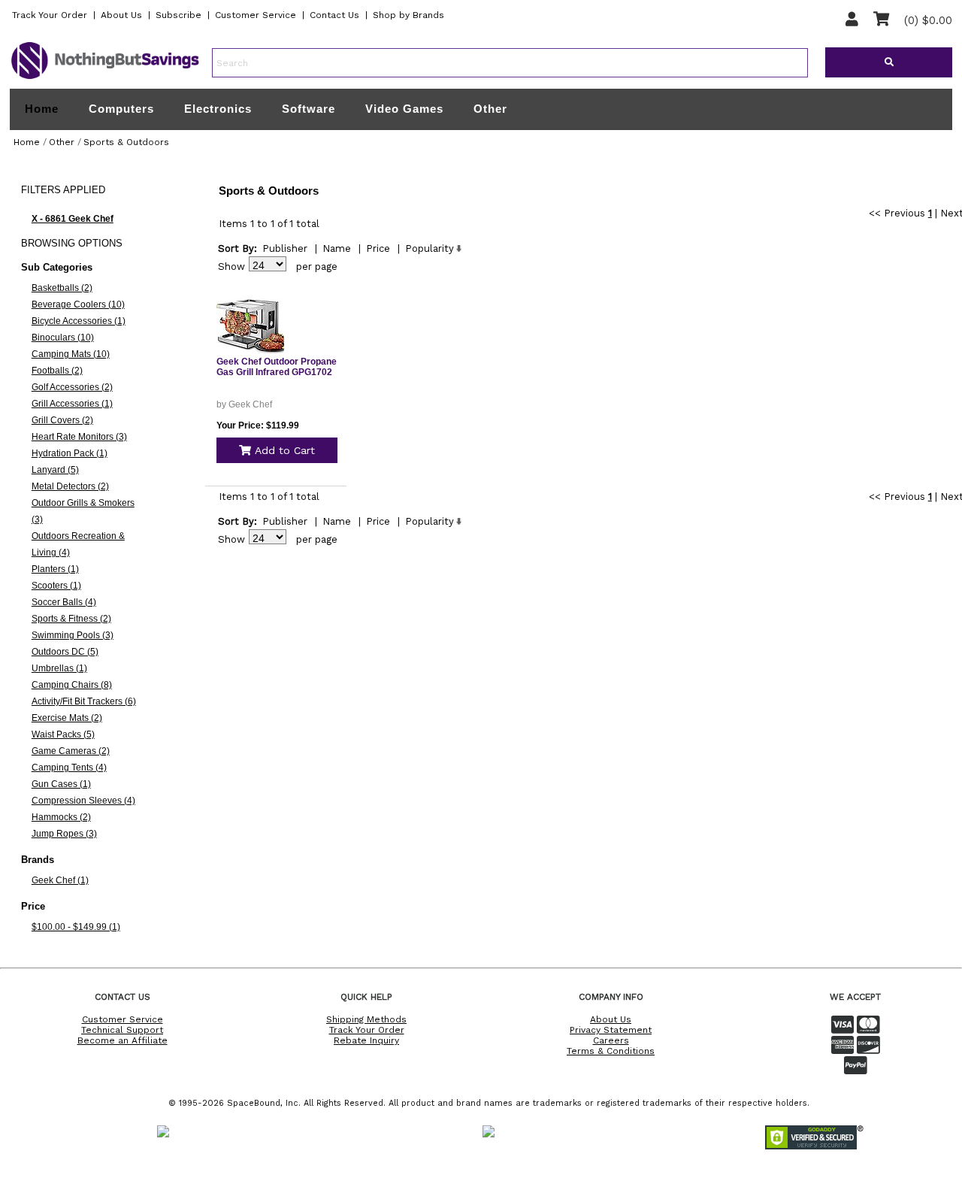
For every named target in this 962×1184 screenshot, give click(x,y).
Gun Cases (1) (61, 784)
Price (378, 248)
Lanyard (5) (55, 470)
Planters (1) (55, 569)
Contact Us (334, 15)
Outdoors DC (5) (65, 652)
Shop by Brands (408, 15)
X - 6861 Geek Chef (72, 218)
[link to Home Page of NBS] (105, 78)
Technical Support (122, 1030)
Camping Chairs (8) (72, 685)
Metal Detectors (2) (70, 486)
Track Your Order (49, 15)
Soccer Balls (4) (64, 602)
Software (308, 108)
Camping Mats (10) (71, 354)
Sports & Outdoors (126, 142)
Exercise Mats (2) (67, 718)
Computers (121, 108)
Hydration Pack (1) (69, 453)
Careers (611, 1040)
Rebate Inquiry (366, 1040)
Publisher (284, 248)
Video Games (404, 108)
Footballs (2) (57, 370)
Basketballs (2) (62, 288)
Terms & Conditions (611, 1051)
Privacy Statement (611, 1030)
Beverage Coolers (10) (78, 304)
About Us (121, 15)
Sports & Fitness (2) (71, 618)
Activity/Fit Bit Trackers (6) (84, 701)
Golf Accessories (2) (72, 387)
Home (42, 109)
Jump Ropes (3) (64, 833)
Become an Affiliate (122, 1040)
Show (231, 266)
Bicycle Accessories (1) (79, 321)
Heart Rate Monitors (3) (79, 437)
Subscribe (178, 15)
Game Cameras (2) (71, 751)
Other (490, 108)
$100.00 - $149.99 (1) (76, 927)
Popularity (429, 248)
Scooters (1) (56, 585)
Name (336, 248)
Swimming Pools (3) (72, 635)
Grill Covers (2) (62, 420)
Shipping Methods (366, 1019)
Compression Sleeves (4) (83, 800)
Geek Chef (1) (60, 880)
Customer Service (255, 15)
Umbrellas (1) (59, 668)
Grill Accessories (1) (72, 403)
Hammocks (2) (61, 817)
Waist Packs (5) (63, 734)
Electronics (218, 108)
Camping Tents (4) (69, 767)
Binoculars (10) (63, 337)
